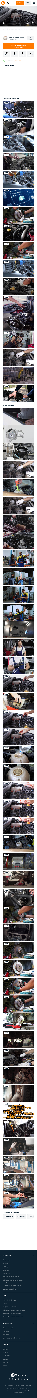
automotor (20, 1216)
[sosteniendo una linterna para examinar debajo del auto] (18, 1181)
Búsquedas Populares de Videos (13, 1318)
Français (5, 1364)
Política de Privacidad (23, 1392)
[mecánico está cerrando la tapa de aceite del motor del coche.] (18, 356)
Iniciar (28, 3)
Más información (9, 64)
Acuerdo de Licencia (9, 1299)
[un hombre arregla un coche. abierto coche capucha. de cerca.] (18, 392)
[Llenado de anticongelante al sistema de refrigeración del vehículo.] (18, 522)
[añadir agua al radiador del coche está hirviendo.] (18, 486)
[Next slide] (29, 1216)
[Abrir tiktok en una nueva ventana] (21, 1380)
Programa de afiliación (10, 1306)
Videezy (5, 1266)
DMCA (5, 1303)
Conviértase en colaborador (12, 1339)
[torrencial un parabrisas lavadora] (18, 451)
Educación (6, 1272)
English (5, 1350)
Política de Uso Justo (18, 1393)
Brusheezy (6, 1259)
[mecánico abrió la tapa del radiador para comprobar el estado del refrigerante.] (18, 736)
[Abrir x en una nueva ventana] (24, 1380)
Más (4, 1367)
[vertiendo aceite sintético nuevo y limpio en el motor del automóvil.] (18, 267)
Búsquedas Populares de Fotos (13, 1315)
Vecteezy (6, 1262)
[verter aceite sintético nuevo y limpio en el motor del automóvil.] (18, 178)
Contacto (6, 1333)
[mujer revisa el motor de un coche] (18, 303)
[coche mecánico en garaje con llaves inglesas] (18, 647)
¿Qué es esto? (17, 61)
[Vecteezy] (3, 3)
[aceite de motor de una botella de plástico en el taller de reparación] (18, 374)
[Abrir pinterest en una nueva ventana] (18, 1380)
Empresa (6, 1269)
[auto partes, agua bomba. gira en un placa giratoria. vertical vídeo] (18, 433)
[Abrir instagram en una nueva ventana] (12, 1380)
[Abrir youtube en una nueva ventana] (27, 1380)
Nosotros (6, 1336)
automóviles (9, 1216)
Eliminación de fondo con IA (12, 1285)
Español (5, 1354)
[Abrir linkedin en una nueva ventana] (15, 1380)
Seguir (30, 39)
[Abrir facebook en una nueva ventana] (8, 1380)
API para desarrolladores (11, 1276)
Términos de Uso (11, 1392)
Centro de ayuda (8, 1329)
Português (6, 1357)
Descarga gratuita (18, 46)
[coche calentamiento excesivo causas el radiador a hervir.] (18, 842)
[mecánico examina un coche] (18, 1163)
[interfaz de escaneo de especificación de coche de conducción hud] (18, 196)
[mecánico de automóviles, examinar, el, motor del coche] (18, 108)
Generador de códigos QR (11, 1288)
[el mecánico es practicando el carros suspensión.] (18, 878)
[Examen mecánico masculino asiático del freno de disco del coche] (18, 1145)
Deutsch (5, 1360)
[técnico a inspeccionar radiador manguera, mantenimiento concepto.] (18, 896)
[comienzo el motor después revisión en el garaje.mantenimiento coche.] (18, 1127)
